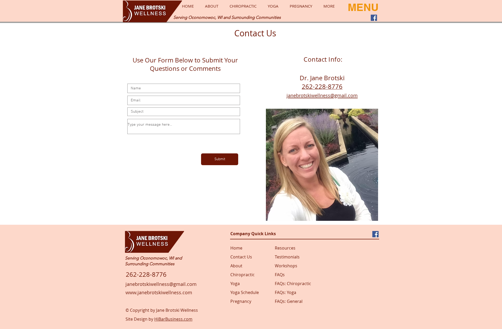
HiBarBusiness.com (173, 319)
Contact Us (241, 257)
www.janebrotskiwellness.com (159, 292)
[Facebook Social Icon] (374, 18)
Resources (285, 248)
